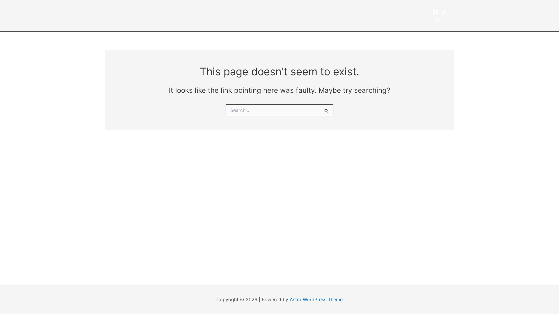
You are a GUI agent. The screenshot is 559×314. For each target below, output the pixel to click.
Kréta (318, 11)
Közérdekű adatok (274, 11)
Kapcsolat (224, 11)
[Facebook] (435, 12)
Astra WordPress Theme (316, 299)
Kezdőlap (156, 11)
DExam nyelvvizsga (363, 11)
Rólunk (189, 11)
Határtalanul (160, 20)
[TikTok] (444, 12)
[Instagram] (437, 20)
